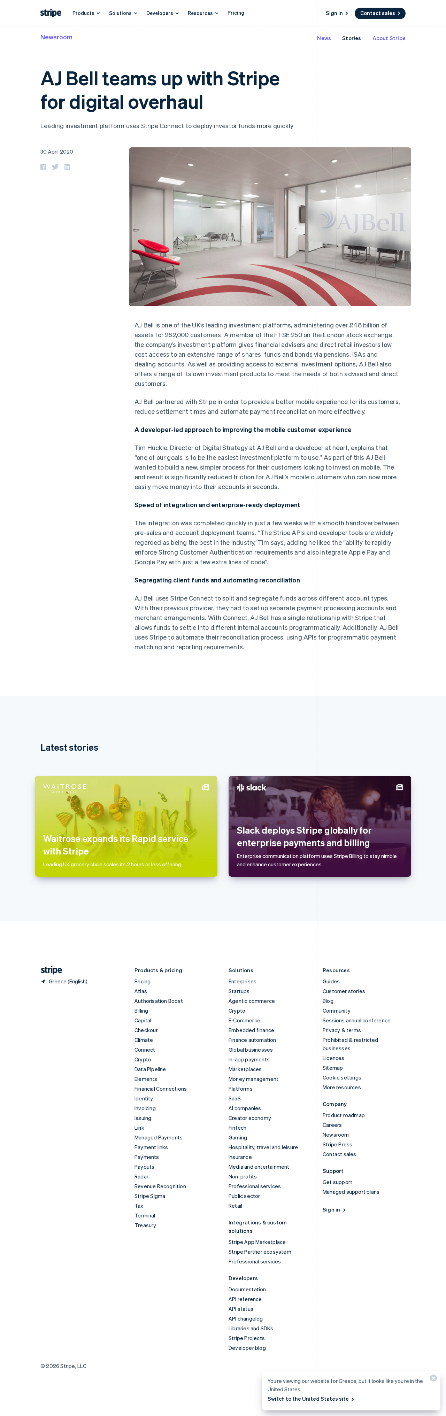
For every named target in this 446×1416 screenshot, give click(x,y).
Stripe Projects (247, 1337)
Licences (334, 1057)
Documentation (247, 1289)
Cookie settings (342, 1077)
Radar (141, 1176)
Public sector (244, 1195)
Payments (146, 1156)
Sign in (334, 12)
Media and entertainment (259, 1166)
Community (337, 1010)
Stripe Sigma (149, 1195)
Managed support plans (351, 1191)
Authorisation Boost (158, 1000)
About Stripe (389, 37)
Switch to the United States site (308, 1398)
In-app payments (249, 1059)
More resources (342, 1087)
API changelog (246, 1318)
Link (139, 1127)
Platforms (241, 1088)
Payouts (144, 1166)
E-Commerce (244, 1020)
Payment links (151, 1147)
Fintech (237, 1127)
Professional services (255, 1186)
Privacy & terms (342, 1030)
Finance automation (252, 1039)
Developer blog (247, 1347)
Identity (143, 1098)
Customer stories (344, 991)
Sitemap (333, 1067)
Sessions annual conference (357, 1020)
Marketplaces (245, 1069)
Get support (337, 1181)
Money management (253, 1078)
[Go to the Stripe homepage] (48, 970)
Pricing (236, 12)
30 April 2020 (57, 151)
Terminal (144, 1215)
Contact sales (377, 12)
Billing (141, 1010)
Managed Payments (158, 1137)
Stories (351, 37)
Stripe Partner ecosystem (260, 1251)
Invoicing (145, 1108)
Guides (331, 981)
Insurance (240, 1156)
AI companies (245, 1108)
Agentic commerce (252, 1000)
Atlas (140, 991)
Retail (235, 1205)
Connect (144, 1049)
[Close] (432, 1379)
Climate (143, 1039)
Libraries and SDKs (251, 1328)
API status (241, 1308)
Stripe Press (337, 1144)
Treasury (145, 1225)
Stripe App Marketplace (257, 1241)
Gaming (238, 1137)
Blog (328, 1000)
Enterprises (242, 981)
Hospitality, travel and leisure (263, 1147)
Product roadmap (344, 1115)
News (324, 37)
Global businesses (251, 1049)
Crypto (142, 1059)
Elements (145, 1078)
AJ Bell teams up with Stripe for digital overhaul (160, 89)
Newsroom (56, 37)
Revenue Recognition (160, 1186)
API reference (245, 1298)
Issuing (142, 1117)
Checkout (146, 1030)
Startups (239, 991)
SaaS (235, 1098)
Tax (139, 1205)
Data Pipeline (150, 1069)
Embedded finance (251, 1030)
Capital (142, 1020)
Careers (332, 1124)
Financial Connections (160, 1088)
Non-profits (243, 1176)
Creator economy (250, 1117)
